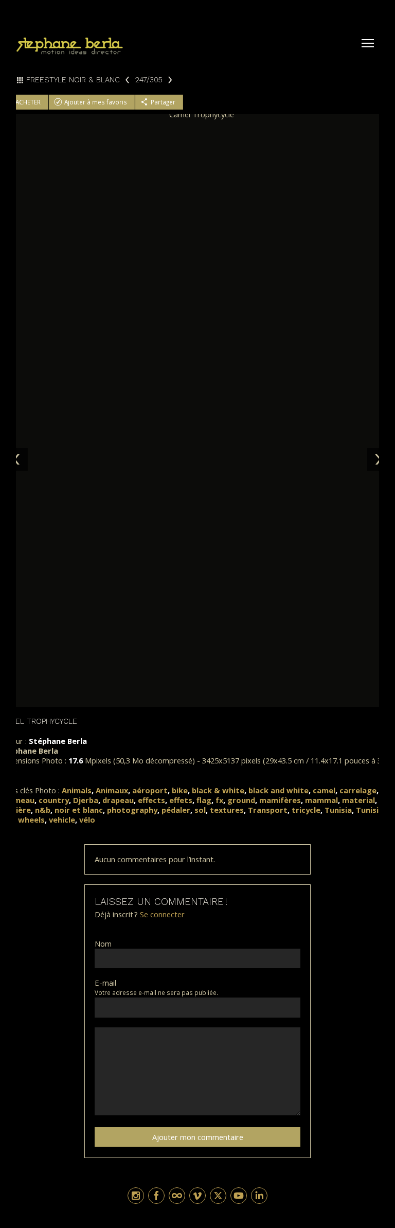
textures (227, 810)
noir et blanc (79, 810)
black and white (278, 790)
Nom (103, 944)
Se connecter (162, 914)
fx (219, 800)
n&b (42, 810)
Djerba (85, 800)
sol (200, 810)
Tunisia (338, 810)
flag (203, 800)
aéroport (150, 790)
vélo (87, 819)
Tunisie (369, 810)
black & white (218, 790)
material (358, 800)
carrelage (357, 790)
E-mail (105, 983)
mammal (321, 800)
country (54, 800)
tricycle (306, 810)
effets (180, 800)
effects (151, 800)
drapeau (118, 800)
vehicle (62, 819)
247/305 (148, 79)
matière (15, 810)
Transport (268, 810)
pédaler (175, 810)
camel (324, 790)
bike (180, 790)
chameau (17, 800)
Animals (77, 790)
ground (241, 800)
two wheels (22, 819)
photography (132, 810)
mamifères (280, 800)
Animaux (112, 790)
